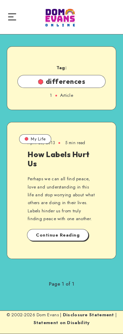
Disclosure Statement (88, 315)
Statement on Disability (61, 322)
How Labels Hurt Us (59, 159)
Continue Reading (58, 235)
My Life (38, 138)
